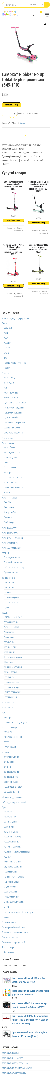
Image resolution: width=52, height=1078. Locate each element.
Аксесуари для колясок (13, 736)
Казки (4, 712)
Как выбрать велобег (10, 1052)
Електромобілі (10, 512)
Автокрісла (8, 731)
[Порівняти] (31, 13)
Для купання (9, 637)
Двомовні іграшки (11, 621)
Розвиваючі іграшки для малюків (15, 932)
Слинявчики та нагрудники (14, 422)
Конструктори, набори (13, 657)
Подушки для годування (13, 412)
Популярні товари (9, 922)
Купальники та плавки (12, 861)
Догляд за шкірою (11, 776)
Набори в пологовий (12, 602)
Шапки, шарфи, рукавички (14, 901)
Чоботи (7, 367)
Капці (6, 332)
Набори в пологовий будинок (15, 567)
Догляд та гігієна (8, 577)
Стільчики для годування (13, 432)
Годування (6, 373)
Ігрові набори (7, 707)
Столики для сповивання (13, 487)
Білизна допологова (12, 557)
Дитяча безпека (10, 447)
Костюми (7, 856)
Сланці (6, 352)
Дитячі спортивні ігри (10, 542)
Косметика (6, 752)
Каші (5, 387)
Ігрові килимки (9, 652)
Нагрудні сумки (10, 746)
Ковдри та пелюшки (11, 841)
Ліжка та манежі (10, 467)
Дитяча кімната (8, 443)
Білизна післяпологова (13, 562)
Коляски (7, 741)
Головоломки (7, 438)
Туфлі (6, 357)
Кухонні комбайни (11, 392)
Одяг (4, 807)
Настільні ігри (9, 677)
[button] (45, 24)
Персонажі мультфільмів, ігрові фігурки (17, 912)
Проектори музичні (11, 682)
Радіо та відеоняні (11, 482)
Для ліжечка (9, 641)
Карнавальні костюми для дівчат (14, 722)
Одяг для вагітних (11, 572)
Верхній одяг (9, 826)
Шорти (6, 906)
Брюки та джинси (10, 821)
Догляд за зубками (11, 771)
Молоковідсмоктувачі (12, 397)
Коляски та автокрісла (10, 727)
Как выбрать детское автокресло (15, 1063)
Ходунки (7, 492)
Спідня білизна (10, 886)
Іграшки (5, 612)
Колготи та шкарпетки (12, 846)
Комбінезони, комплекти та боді (17, 851)
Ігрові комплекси (8, 702)
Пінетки (7, 347)
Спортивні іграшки (11, 697)
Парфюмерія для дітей (13, 786)
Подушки (5, 917)
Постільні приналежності (13, 477)
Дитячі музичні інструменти (12, 537)
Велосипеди (9, 507)
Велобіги (7, 502)
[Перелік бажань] (33, 13)
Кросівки (7, 342)
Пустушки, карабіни (11, 417)
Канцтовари (6, 717)
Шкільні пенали (8, 952)
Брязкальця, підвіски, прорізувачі (15, 318)
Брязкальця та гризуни (13, 616)
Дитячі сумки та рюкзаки (11, 547)
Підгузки (7, 607)
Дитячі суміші (9, 382)
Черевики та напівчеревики (15, 362)
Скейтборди (9, 522)
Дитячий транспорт (9, 498)
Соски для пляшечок (12, 427)
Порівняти (9, 228)
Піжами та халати (10, 871)
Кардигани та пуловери (13, 836)
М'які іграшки (9, 662)
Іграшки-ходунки (10, 646)
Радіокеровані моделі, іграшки (14, 927)
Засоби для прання (11, 597)
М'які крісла (8, 472)
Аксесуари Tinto (10, 816)
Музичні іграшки (10, 672)
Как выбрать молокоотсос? (12, 1057)
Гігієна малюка (9, 582)
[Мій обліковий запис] (36, 13)
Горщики (7, 592)
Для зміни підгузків (11, 756)
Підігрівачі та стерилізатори (15, 402)
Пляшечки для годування (14, 407)
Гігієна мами (9, 587)
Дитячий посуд (9, 377)
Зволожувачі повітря (12, 452)
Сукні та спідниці (10, 891)
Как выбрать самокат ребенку (14, 1072)
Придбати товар (11, 104)
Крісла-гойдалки (10, 457)
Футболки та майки (11, 896)
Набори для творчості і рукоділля (15, 802)
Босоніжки (8, 327)
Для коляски (9, 632)
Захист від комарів (11, 781)
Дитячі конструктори (10, 532)
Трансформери (8, 947)
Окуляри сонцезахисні (13, 866)
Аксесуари (8, 811)
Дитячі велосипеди (9, 527)
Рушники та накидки (11, 881)
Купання (7, 462)
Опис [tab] (24, 135)
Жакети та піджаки (11, 831)
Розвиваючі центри (11, 687)
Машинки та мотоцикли (13, 666)
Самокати (23, 123)
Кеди (6, 337)
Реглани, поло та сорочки (14, 876)
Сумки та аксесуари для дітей (13, 942)
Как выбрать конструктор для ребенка (17, 1067)
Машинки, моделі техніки (12, 797)
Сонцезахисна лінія (11, 791)
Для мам (5, 552)
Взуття (4, 323)
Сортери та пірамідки (12, 691)
